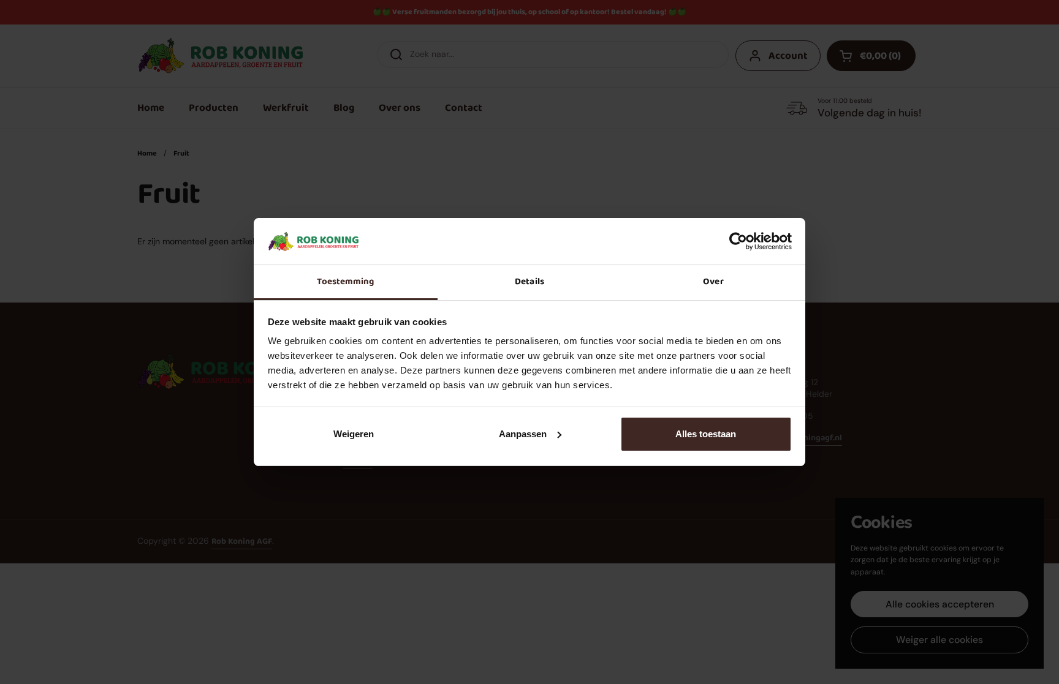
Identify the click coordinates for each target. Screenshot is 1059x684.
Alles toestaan (705, 434)
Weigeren (353, 434)
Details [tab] (529, 281)
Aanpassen (523, 434)
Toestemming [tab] (345, 281)
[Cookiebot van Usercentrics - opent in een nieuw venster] (738, 241)
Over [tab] (713, 281)
